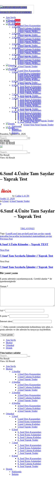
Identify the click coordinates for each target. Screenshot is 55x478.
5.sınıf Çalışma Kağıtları (29, 80)
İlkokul (14, 24)
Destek (11, 123)
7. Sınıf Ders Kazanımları (29, 101)
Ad (2, 310)
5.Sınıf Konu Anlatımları (29, 77)
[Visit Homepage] (17, 12)
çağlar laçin (19, 236)
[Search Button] (29, 138)
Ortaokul (12, 65)
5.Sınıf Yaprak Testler (28, 82)
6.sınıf (8, 233)
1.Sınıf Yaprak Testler (28, 35)
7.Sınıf (15, 94)
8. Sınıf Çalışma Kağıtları (29, 119)
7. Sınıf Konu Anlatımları (29, 103)
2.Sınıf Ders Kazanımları (29, 40)
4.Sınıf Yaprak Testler (28, 66)
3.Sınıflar (16, 48)
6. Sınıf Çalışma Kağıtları (29, 93)
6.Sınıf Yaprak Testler (20, 201)
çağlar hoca (8, 236)
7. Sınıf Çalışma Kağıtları (29, 106)
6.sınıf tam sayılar (19, 233)
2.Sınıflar (16, 37)
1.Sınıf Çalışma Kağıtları (29, 32)
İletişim (15, 133)
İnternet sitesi (6, 321)
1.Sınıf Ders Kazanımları (29, 25)
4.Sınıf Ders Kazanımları (29, 61)
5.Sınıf (15, 72)
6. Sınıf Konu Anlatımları (29, 90)
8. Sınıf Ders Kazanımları (29, 114)
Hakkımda (16, 126)
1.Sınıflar (16, 27)
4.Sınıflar (16, 58)
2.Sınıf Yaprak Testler (28, 45)
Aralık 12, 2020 (7, 198)
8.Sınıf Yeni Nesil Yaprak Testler (38, 124)
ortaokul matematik (33, 236)
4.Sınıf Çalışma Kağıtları (29, 64)
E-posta (4, 316)
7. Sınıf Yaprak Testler (28, 109)
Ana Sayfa (11, 17)
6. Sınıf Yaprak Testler (28, 95)
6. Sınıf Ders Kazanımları (29, 88)
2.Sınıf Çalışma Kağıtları (29, 42)
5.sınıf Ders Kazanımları (29, 70)
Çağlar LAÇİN (22, 196)
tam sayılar (47, 236)
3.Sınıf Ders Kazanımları (29, 50)
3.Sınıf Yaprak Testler (28, 56)
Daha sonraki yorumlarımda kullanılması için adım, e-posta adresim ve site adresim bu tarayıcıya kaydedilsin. (26, 328)
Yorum (4, 286)
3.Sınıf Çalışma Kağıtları (29, 53)
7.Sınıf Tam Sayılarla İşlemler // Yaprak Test (26, 267)
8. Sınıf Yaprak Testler (28, 122)
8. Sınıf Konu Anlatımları (29, 117)
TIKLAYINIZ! (27, 228)
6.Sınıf (15, 81)
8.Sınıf (15, 107)
